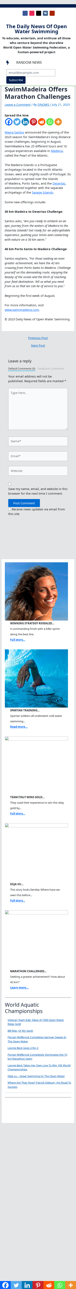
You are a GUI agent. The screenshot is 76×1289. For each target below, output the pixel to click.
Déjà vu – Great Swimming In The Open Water (36, 1076)
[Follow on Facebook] (25, 13)
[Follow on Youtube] (52, 13)
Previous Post (38, 337)
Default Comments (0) (21, 368)
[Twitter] (17, 124)
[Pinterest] (33, 124)
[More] (58, 124)
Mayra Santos (14, 132)
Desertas (59, 183)
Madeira (57, 151)
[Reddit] (41, 124)
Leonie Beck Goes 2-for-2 (23, 1048)
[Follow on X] (38, 13)
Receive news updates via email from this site (36, 511)
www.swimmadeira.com (22, 310)
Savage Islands (42, 192)
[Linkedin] (25, 124)
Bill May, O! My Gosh (20, 1031)
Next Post (38, 345)
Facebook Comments (51, 368)
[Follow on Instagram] (31, 13)
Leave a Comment (18, 104)
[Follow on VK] (45, 13)
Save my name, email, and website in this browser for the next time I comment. (38, 491)
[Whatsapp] (50, 124)
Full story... (17, 640)
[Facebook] (8, 124)
